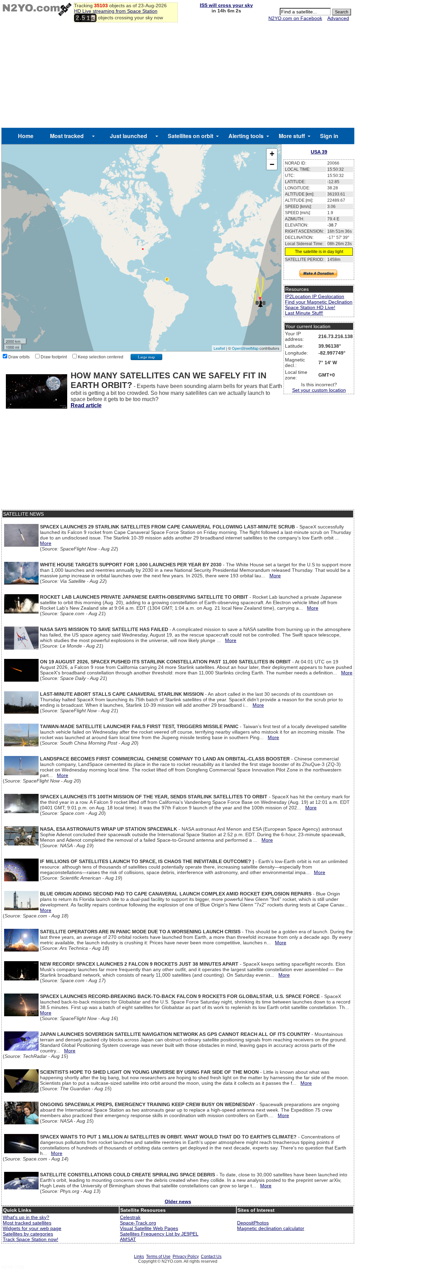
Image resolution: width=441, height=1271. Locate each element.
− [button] (272, 164)
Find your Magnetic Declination (318, 302)
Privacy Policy (186, 1256)
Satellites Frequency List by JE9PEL (159, 1234)
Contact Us (211, 1256)
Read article (86, 405)
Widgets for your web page (32, 1228)
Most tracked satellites (27, 1223)
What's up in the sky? (26, 1217)
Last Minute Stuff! (304, 313)
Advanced (338, 18)
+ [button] (272, 153)
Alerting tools (246, 136)
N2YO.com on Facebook (295, 18)
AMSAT (128, 1239)
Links (139, 1256)
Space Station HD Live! (310, 307)
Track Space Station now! (30, 1239)
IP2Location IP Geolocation (314, 296)
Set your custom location (319, 390)
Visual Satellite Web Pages (149, 1228)
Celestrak (130, 1217)
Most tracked (67, 136)
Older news (178, 1201)
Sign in (329, 136)
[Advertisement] (177, 76)
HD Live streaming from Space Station (115, 11)
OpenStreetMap (245, 348)
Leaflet (219, 348)
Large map (146, 357)
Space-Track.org (138, 1223)
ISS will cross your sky (226, 5)
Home (25, 136)
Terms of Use (158, 1256)
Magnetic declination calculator (270, 1228)
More (45, 543)
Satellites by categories (28, 1234)
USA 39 (319, 152)
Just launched (128, 136)
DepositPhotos (253, 1223)
